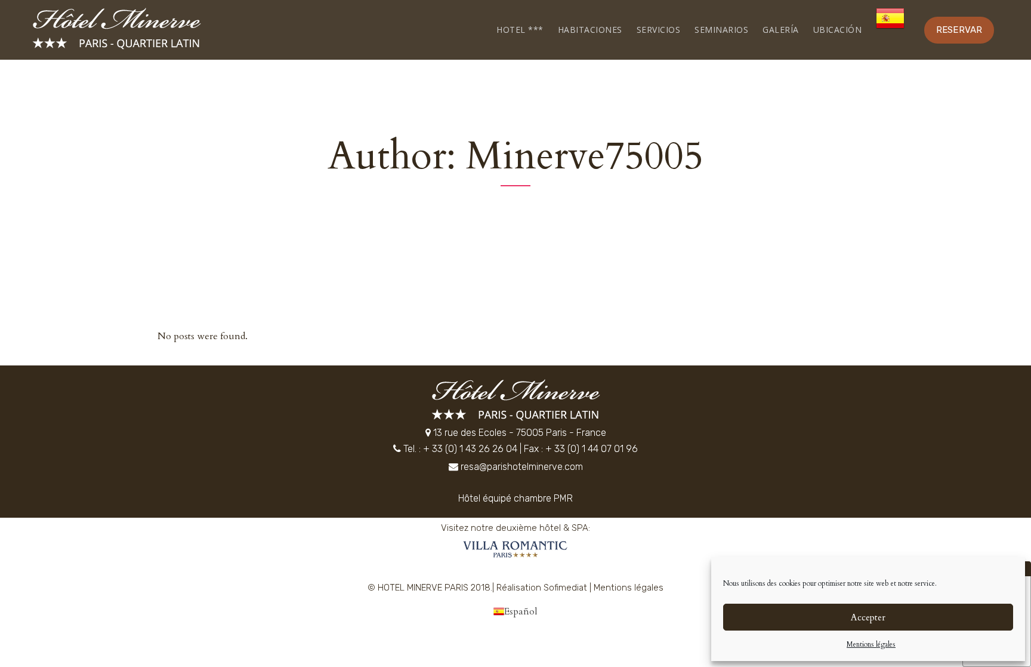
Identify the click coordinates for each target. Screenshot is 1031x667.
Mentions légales (871, 644)
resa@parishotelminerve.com (522, 466)
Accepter (868, 617)
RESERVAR (959, 29)
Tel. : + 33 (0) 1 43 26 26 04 (460, 448)
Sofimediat (565, 587)
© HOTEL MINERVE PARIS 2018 (429, 587)
